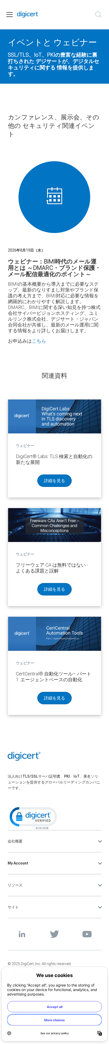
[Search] (98, 14)
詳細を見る (54, 480)
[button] (33, 817)
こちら (39, 341)
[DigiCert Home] (27, 14)
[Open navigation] (9, 14)
